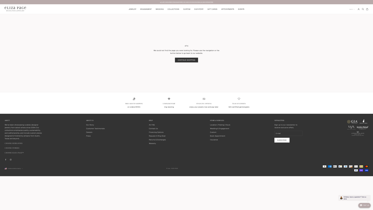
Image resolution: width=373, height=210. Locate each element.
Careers (89, 132)
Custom (213, 132)
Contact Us (153, 128)
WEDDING (160, 9)
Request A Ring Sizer (157, 136)
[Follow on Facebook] (6, 160)
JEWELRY (132, 9)
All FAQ (152, 125)
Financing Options (156, 132)
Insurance (214, 140)
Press (88, 136)
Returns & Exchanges (157, 140)
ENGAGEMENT (146, 9)
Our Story (90, 125)
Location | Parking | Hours (220, 125)
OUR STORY (199, 9)
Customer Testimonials (95, 128)
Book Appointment (217, 136)
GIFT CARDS (212, 9)
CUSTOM (186, 9)
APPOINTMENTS (227, 9)
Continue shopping (186, 60)
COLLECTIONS (173, 9)
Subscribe (282, 140)
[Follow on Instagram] (11, 160)
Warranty (152, 143)
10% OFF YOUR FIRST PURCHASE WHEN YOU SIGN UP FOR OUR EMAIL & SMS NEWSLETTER (186, 2)
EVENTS (241, 9)
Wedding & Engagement (219, 128)
